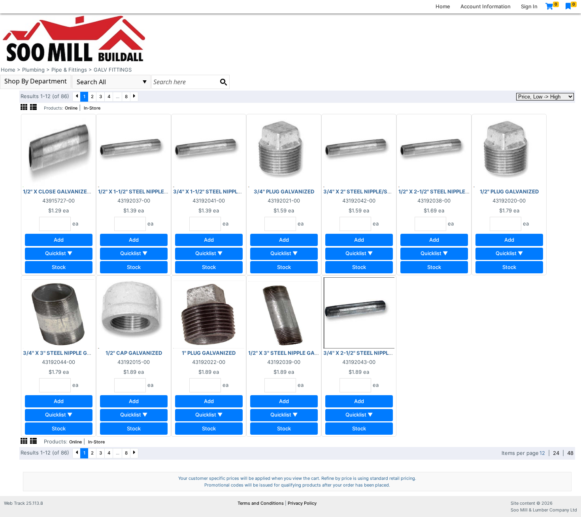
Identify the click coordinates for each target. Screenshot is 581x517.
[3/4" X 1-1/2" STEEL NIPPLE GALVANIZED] (208, 151)
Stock (59, 267)
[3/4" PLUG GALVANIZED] (283, 151)
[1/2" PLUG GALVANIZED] (509, 151)
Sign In (529, 6)
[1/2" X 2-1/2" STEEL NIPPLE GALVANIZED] (434, 151)
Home (443, 6)
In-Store (92, 108)
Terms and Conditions (261, 503)
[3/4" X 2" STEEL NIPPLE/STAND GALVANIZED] (358, 151)
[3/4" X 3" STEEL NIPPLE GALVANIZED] (58, 312)
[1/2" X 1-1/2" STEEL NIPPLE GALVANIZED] (133, 151)
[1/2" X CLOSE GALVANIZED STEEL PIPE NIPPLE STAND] (58, 151)
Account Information (485, 6)
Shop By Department (35, 81)
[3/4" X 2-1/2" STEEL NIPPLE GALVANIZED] (358, 312)
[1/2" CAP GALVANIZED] (133, 312)
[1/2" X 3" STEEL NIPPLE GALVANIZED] (283, 312)
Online (71, 108)
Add (59, 240)
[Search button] (223, 82)
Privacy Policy (302, 503)
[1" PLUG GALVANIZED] (208, 312)
